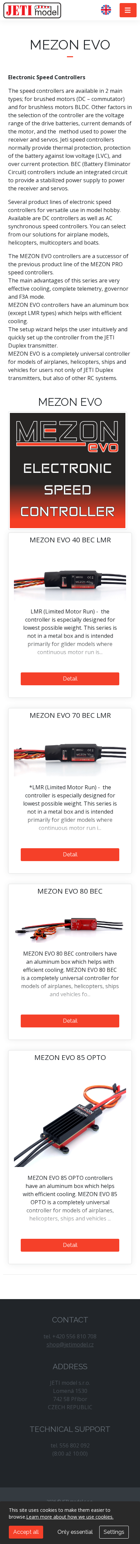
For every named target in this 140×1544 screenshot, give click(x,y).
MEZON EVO (70, 402)
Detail (70, 678)
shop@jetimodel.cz (70, 1344)
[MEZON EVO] (67, 470)
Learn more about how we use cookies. (69, 1517)
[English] (109, 10)
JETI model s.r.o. (32, 10)
